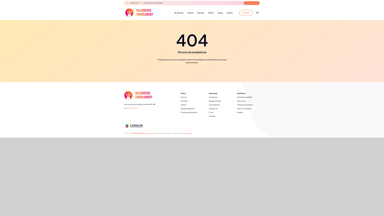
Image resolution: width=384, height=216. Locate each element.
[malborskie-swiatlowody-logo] (139, 9)
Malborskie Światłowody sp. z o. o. (143, 133)
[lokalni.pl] (134, 123)
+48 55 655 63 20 (134, 3)
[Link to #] (257, 12)
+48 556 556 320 (131, 108)
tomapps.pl (188, 133)
